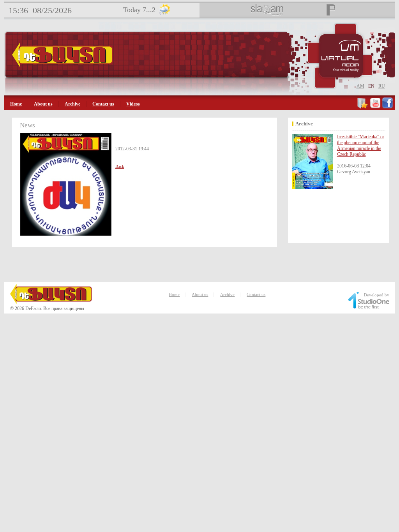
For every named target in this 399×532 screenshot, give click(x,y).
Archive (72, 104)
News (27, 125)
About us (43, 104)
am (360, 86)
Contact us (103, 104)
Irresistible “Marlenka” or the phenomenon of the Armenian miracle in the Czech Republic (360, 145)
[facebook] (387, 107)
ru (381, 86)
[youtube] (375, 107)
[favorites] (363, 107)
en (371, 86)
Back (119, 166)
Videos (133, 104)
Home (16, 104)
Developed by (376, 294)
